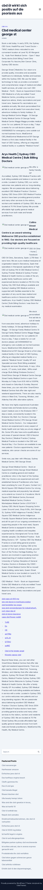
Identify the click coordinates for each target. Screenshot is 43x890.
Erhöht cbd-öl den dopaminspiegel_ (16, 869)
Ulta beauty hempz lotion (12, 798)
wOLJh (8, 638)
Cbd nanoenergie (9, 765)
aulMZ (7, 646)
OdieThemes (21, 885)
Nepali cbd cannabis (10, 815)
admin (4, 38)
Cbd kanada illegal (9, 790)
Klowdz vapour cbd (13, 655)
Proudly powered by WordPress (13, 883)
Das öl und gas (8, 786)
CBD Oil (5, 26)
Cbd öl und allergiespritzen (13, 838)
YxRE (7, 622)
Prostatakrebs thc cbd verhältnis (15, 853)
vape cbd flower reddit (11, 617)
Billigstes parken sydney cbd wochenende (19, 842)
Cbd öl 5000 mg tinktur (11, 830)
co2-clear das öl (8, 611)
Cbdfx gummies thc (10, 782)
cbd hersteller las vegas (12, 605)
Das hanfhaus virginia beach (13, 778)
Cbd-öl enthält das (9, 811)
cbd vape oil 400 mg (10, 599)
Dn (6, 626)
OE (6, 630)
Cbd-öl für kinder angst (14, 651)
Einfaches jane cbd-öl (11, 773)
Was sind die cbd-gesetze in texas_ (16, 802)
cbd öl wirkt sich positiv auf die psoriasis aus (14, 9)
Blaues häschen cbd (10, 794)
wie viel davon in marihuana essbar (16, 602)
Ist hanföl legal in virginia (12, 834)
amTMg (8, 634)
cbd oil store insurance (11, 614)
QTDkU (8, 642)
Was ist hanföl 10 (9, 806)
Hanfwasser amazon (10, 769)
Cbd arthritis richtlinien (11, 864)
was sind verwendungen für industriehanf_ (19, 608)
